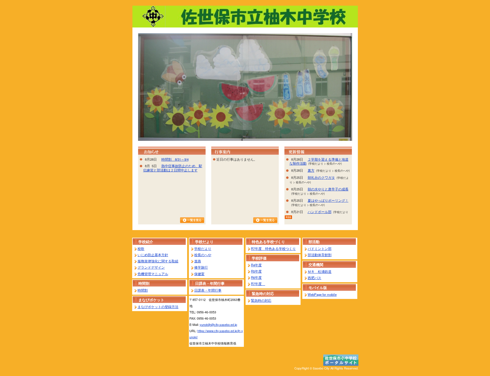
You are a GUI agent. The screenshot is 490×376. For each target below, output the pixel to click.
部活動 (314, 241)
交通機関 (316, 264)
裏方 (311, 170)
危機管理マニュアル (153, 273)
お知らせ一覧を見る (192, 220)
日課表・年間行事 (210, 283)
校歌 (141, 248)
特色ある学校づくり (268, 241)
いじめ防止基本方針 (153, 254)
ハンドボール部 (319, 211)
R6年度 (256, 277)
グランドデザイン (151, 267)
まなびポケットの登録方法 (158, 306)
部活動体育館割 (319, 254)
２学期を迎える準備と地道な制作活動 (319, 161)
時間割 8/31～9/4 (175, 159)
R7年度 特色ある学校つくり (273, 248)
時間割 (143, 283)
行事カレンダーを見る (265, 220)
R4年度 (256, 265)
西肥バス (314, 277)
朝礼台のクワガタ (321, 177)
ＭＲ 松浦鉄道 (319, 271)
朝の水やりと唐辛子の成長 (328, 189)
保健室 (199, 273)
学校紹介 (145, 241)
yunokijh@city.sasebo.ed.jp (218, 324)
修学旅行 (201, 267)
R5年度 (256, 271)
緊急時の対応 (263, 293)
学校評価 (259, 258)
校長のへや (202, 254)
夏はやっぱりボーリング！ (328, 200)
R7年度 (258, 283)
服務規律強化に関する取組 (158, 261)
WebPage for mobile (322, 294)
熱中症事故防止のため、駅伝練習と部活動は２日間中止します (172, 167)
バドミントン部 (319, 248)
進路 (197, 261)
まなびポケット (151, 299)
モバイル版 (318, 287)
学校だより (204, 241)
